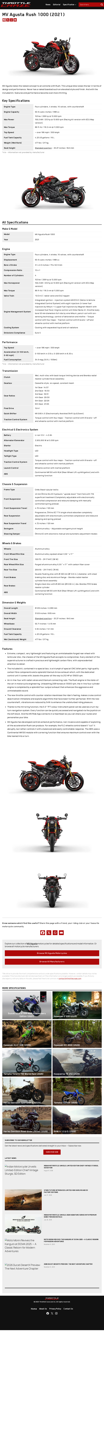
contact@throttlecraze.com (70, 978)
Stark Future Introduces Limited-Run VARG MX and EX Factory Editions (66, 1191)
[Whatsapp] (11, 19)
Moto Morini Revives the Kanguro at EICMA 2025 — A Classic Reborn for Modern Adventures (71, 1240)
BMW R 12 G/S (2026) (65, 1131)
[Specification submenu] (75, 4)
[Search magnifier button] (102, 4)
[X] (7, 19)
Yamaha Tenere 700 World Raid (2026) (24, 1074)
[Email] (15, 19)
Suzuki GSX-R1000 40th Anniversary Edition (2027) (27, 1015)
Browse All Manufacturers (52, 961)
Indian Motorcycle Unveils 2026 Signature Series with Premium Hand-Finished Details (70, 1216)
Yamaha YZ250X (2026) (66, 1102)
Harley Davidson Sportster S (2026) (22, 1102)
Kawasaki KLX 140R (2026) (17, 1045)
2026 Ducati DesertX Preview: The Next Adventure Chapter (68, 1264)
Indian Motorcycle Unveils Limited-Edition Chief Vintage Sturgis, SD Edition (71, 1167)
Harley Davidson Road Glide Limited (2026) (26, 1131)
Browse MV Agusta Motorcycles (52, 953)
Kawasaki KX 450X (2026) (67, 1045)
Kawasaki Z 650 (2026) (65, 1016)
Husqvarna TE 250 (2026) (67, 1074)
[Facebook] (4, 19)
